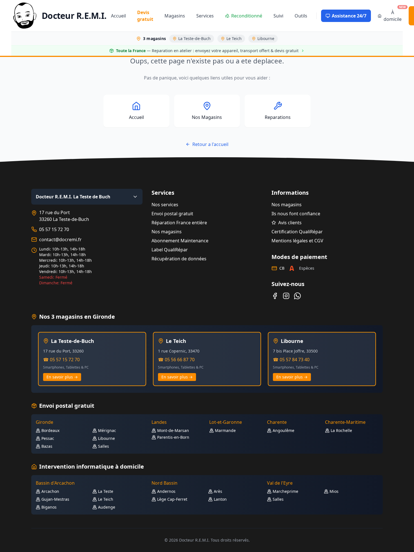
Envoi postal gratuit (172, 213)
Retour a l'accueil (210, 144)
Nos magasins (167, 232)
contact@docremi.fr (60, 239)
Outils (301, 16)
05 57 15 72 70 (54, 229)
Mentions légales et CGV (297, 241)
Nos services (165, 204)
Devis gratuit (145, 15)
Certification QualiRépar (297, 232)
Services (205, 16)
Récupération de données (179, 259)
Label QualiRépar (170, 250)
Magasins (174, 16)
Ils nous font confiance (295, 213)
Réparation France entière (179, 223)
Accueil (118, 16)
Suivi (278, 16)
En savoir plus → (62, 377)
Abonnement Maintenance (180, 241)
